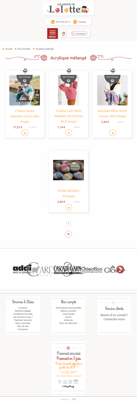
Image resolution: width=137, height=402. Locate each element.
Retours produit (68, 311)
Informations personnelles (68, 308)
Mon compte (68, 302)
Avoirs (68, 317)
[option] (22, 269)
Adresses (68, 320)
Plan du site (22, 326)
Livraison (22, 308)
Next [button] (119, 269)
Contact (82, 22)
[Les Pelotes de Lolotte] (68, 8)
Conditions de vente (23, 314)
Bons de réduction (68, 323)
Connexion (80, 33)
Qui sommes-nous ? (23, 317)
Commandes (68, 314)
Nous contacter (22, 323)
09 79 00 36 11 (63, 22)
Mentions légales (23, 311)
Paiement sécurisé (23, 320)
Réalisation (65, 399)
